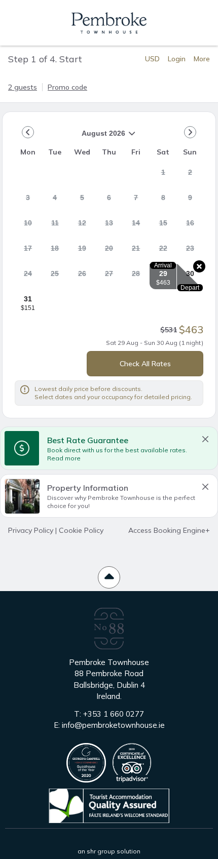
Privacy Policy (30, 530)
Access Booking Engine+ (169, 530)
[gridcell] (163, 175)
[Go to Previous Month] (28, 132)
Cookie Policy (81, 530)
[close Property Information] (205, 487)
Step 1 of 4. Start (45, 58)
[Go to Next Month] (190, 132)
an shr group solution (109, 851)
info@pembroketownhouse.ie (113, 725)
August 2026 (70, 137)
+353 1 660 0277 (113, 714)
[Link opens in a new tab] (86, 763)
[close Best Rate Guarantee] (205, 439)
